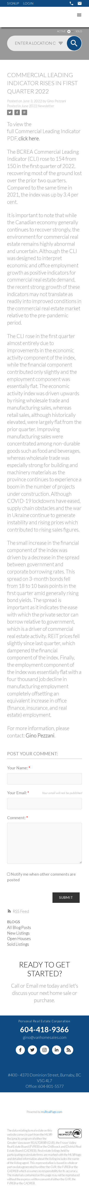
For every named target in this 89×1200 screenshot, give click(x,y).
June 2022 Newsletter (37, 106)
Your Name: (18, 767)
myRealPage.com (51, 1112)
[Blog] (68, 1049)
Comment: (16, 817)
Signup (13, 3)
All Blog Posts (19, 927)
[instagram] (44, 1049)
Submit (66, 897)
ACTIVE (61, 31)
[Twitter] (32, 1049)
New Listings (18, 933)
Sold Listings (18, 944)
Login (28, 3)
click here (28, 138)
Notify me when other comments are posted (41, 877)
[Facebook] (20, 1049)
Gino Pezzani (40, 735)
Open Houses (19, 938)
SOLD (79, 31)
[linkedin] (56, 1049)
